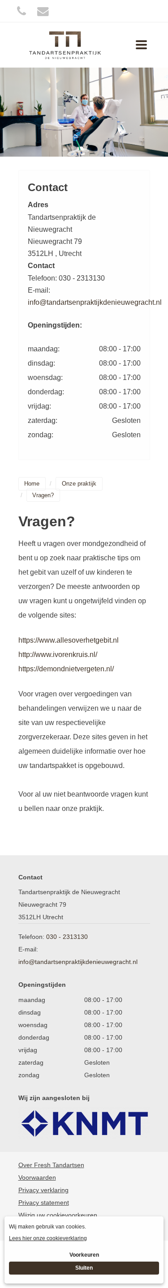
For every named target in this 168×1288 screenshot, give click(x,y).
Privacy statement (43, 1202)
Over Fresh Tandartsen (51, 1165)
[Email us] (43, 11)
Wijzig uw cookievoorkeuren (57, 1215)
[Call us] (21, 11)
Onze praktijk (79, 483)
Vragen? (43, 495)
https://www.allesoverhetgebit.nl (68, 640)
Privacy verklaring (43, 1190)
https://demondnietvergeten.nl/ (66, 669)
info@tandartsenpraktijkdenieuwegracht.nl (95, 302)
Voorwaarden (37, 1177)
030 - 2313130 (67, 936)
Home (31, 483)
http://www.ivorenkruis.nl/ (57, 654)
